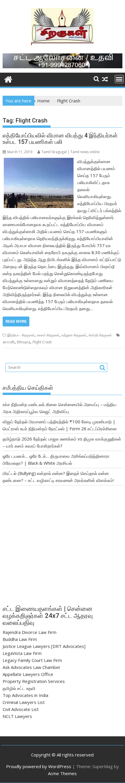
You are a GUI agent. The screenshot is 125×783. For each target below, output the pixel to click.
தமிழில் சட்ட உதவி (19, 688)
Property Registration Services (34, 681)
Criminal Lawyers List (24, 702)
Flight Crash (42, 342)
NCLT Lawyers (17, 716)
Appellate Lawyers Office (28, 674)
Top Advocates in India (25, 695)
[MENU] (119, 79)
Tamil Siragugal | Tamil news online (71, 151)
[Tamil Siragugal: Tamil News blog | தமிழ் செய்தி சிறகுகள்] (8, 78)
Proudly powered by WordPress (38, 766)
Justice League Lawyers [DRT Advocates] (44, 646)
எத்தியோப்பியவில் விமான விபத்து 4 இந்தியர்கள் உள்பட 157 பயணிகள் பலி (60, 138)
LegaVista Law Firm (22, 653)
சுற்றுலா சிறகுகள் (74, 335)
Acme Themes (62, 773)
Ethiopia (23, 342)
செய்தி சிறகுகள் (100, 335)
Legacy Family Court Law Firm (32, 660)
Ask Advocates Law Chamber (31, 667)
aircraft (9, 342)
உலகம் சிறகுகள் (48, 335)
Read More (16, 321)
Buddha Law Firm (20, 639)
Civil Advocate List (21, 709)
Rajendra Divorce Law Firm (29, 632)
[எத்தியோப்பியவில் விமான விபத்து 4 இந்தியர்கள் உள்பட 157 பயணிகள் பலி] (39, 161)
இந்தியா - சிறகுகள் (21, 335)
